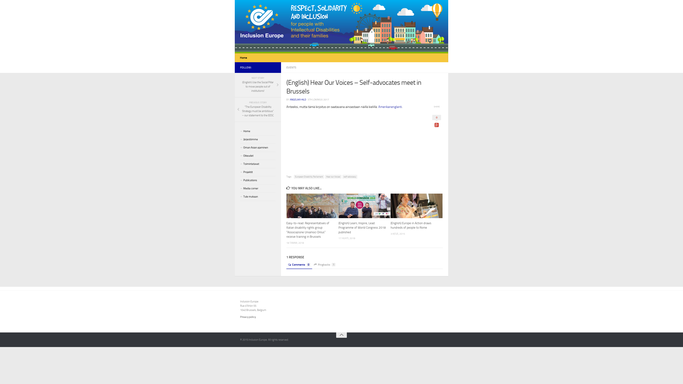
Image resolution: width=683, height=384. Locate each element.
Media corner (250, 188)
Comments (300, 264)
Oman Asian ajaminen (255, 147)
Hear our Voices (333, 176)
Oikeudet (248, 155)
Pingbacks (326, 264)
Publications (250, 180)
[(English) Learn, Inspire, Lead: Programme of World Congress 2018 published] (364, 206)
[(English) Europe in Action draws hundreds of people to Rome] (417, 206)
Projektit (248, 172)
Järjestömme (250, 139)
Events (291, 67)
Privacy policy (248, 317)
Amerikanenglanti (390, 107)
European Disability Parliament (309, 176)
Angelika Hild (298, 99)
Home (243, 57)
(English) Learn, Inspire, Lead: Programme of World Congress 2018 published (362, 227)
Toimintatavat (251, 164)
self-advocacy (350, 176)
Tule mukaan (250, 196)
